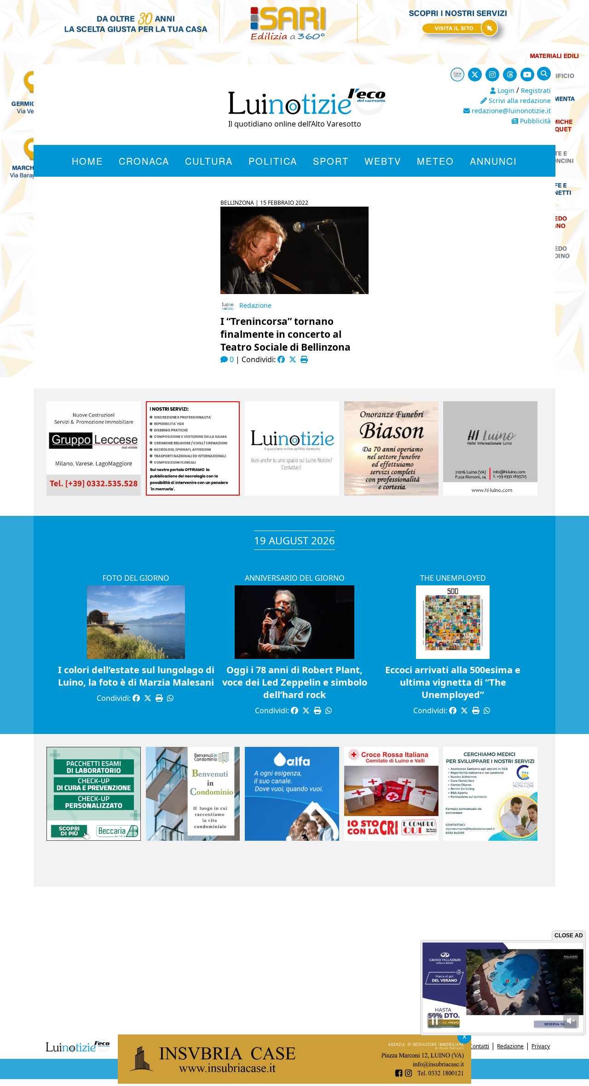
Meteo (435, 161)
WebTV (382, 161)
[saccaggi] (193, 493)
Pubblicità (534, 120)
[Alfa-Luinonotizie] (292, 838)
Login (505, 90)
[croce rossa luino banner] (391, 838)
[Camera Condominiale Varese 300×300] (193, 838)
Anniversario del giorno (295, 578)
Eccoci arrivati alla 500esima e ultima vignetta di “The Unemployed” (452, 682)
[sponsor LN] (292, 493)
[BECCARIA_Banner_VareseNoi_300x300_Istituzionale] (93, 838)
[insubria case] (294, 1081)
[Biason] (391, 493)
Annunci (493, 161)
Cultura (209, 161)
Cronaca (144, 161)
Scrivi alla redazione (519, 100)
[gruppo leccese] (93, 493)
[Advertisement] (294, 960)
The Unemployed (453, 578)
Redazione (255, 305)
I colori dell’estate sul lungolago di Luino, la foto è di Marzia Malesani (136, 676)
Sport (331, 161)
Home (87, 161)
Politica (272, 161)
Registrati (536, 90)
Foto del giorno (136, 578)
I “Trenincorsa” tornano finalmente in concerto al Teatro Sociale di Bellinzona (285, 334)
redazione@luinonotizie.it (510, 110)
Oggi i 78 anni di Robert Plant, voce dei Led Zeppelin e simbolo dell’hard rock (294, 682)
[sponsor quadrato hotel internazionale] (490, 493)
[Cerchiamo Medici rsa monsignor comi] (490, 838)
